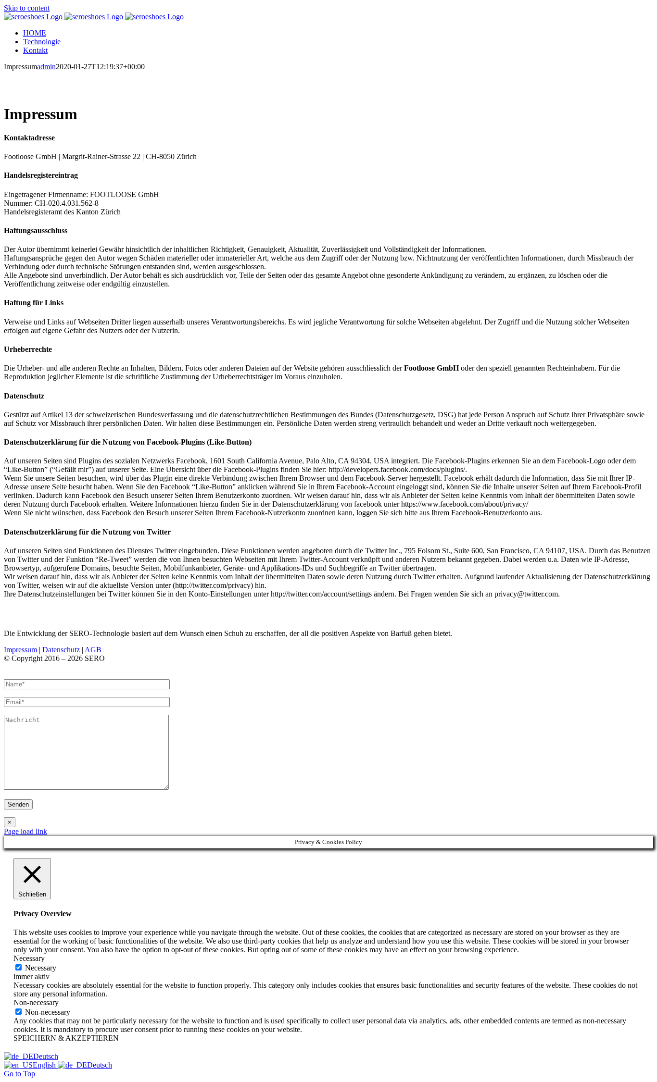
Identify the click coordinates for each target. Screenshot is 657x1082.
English (45, 1065)
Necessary (40, 968)
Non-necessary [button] (36, 1002)
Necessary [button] (29, 958)
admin (46, 66)
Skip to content (27, 8)
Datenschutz (61, 650)
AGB (93, 650)
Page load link (25, 831)
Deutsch (45, 1056)
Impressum (20, 650)
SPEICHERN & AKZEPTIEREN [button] (66, 1038)
